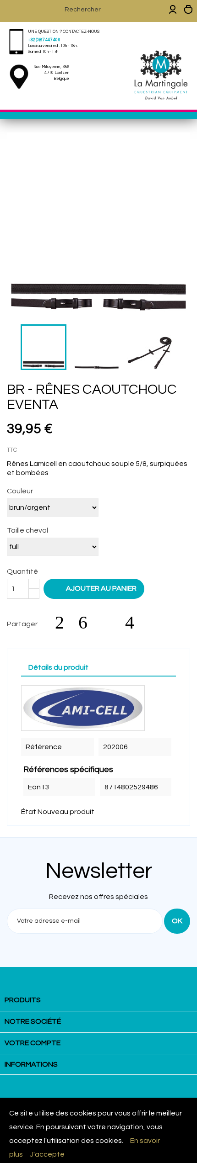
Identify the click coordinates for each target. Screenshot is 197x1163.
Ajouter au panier (95, 588)
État (28, 811)
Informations (31, 1064)
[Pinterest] (134, 622)
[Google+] (111, 622)
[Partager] (64, 622)
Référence (44, 747)
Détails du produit (58, 667)
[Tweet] (87, 622)
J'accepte (47, 1154)
